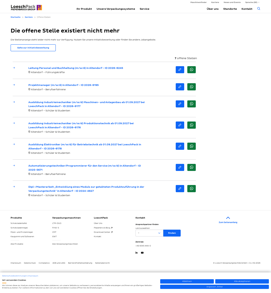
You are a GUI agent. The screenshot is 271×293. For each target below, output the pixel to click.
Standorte (230, 9)
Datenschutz (30, 263)
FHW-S (55, 228)
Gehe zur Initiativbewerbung (33, 47)
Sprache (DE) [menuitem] (251, 2)
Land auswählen (143, 228)
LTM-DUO (56, 223)
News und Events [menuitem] (232, 2)
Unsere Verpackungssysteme (116, 9)
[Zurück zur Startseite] (40, 6)
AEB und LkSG (59, 263)
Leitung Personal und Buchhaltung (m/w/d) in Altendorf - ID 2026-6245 (75, 68)
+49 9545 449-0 (143, 246)
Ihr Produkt (84, 9)
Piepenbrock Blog (102, 228)
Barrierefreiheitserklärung (80, 263)
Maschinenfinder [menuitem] (198, 2)
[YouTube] (142, 253)
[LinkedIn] (136, 253)
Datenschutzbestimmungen (14, 276)
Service (144, 9)
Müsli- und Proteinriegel (22, 232)
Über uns (213, 9)
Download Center (102, 232)
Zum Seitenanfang (228, 222)
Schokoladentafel (19, 223)
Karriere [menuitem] (215, 2)
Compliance (44, 263)
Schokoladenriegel (19, 228)
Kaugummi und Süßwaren (22, 236)
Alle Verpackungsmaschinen (65, 244)
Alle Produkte (17, 244)
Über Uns (98, 223)
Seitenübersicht (102, 263)
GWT (54, 236)
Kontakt (247, 9)
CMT (54, 232)
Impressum (16, 263)
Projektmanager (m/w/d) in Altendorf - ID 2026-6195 (63, 85)
